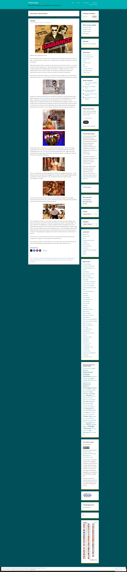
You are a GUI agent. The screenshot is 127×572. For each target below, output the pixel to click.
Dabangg (32, 21)
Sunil (94, 422)
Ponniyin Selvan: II (87, 54)
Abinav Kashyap (46, 258)
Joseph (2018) (86, 72)
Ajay (92, 376)
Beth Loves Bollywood (88, 277)
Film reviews (86, 2)
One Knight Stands (87, 329)
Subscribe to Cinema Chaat (89, 43)
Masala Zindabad (87, 313)
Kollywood (91, 401)
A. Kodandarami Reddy (88, 368)
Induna (84, 238)
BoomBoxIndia (86, 236)
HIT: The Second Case (88, 56)
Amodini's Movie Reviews (88, 266)
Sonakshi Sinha (56, 259)
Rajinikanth (94, 416)
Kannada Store (86, 244)
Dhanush (85, 392)
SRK (86, 422)
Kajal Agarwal (92, 399)
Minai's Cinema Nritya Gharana (90, 319)
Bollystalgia (85, 279)
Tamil (88, 424)
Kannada (85, 401)
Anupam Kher (53, 258)
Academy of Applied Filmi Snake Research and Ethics (90, 177)
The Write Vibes (86, 350)
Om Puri (45, 259)
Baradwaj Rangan (87, 275)
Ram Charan (85, 418)
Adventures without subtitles (88, 374)
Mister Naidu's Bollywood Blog (90, 321)
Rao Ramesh (91, 418)
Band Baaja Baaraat (87, 70)
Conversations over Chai (88, 283)
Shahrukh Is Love (87, 343)
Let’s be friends (87, 187)
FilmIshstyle (85, 295)
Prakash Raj (87, 416)
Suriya (84, 424)
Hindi (35, 259)
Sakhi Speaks (86, 339)
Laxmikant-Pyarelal (87, 405)
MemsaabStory (86, 317)
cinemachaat (47, 22)
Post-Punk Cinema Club (88, 333)
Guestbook (94, 2)
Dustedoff (85, 293)
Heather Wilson (88, 94)
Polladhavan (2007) (87, 27)
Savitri (89, 420)
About (78, 2)
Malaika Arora (40, 259)
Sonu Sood (62, 259)
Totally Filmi (86, 354)
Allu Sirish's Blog (87, 264)
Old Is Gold (85, 327)
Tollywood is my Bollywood (89, 352)
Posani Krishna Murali (89, 414)
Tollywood (87, 428)
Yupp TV (85, 253)
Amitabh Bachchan (88, 380)
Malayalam (89, 409)
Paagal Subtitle (86, 331)
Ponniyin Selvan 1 (87, 62)
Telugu (91, 426)
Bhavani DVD (86, 234)
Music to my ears (87, 323)
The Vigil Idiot (86, 348)
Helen (84, 396)
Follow (85, 122)
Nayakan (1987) (89, 91)
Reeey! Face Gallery (87, 337)
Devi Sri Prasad (91, 390)
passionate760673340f (90, 90)
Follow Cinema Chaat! (88, 108)
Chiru (94, 388)
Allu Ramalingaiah (90, 378)
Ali (94, 376)
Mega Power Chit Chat (88, 315)
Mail (84, 64)
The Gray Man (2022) (88, 68)
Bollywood (36, 258)
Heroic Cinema (86, 303)
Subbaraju (90, 422)
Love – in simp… (88, 82)
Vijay (87, 430)
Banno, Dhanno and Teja (88, 273)
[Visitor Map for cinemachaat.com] (83, 515)
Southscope (86, 248)
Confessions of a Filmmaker (89, 281)
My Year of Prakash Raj (88, 325)
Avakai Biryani (86, 271)
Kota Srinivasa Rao (88, 403)
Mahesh (88, 407)
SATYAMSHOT (86, 341)
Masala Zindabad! (87, 163)
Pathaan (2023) (86, 58)
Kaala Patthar (86, 33)
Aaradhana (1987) (87, 29)
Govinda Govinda (87, 31)
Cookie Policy (33, 569)
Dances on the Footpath (88, 285)
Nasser (87, 412)
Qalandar (85, 335)
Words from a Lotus (87, 356)
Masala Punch (86, 311)
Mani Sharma (89, 410)
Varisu (84, 60)
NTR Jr (90, 412)
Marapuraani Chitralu (87, 309)
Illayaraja (93, 396)
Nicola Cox (87, 86)
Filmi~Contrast (86, 297)
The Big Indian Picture (88, 346)
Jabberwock (86, 307)
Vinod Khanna (68, 259)
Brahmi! (86, 386)
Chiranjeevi (87, 388)
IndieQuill (85, 305)
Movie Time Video (87, 246)
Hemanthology (86, 301)
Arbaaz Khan (59, 258)
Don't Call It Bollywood (88, 291)
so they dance (86, 344)
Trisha (92, 428)
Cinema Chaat (33, 3)
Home (73, 2)
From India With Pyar (87, 299)
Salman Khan (50, 259)
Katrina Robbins (88, 97)
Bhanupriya (88, 382)
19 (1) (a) (85, 66)
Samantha (85, 420)
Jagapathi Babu (86, 397)
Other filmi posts (93, 4)
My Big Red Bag (86, 153)
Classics (85, 390)
